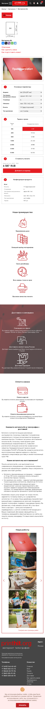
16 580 (33, 137)
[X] (6, 43)
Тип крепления (8, 111)
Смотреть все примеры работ (28, 630)
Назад (8, 15)
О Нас (29, 684)
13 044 (33, 133)
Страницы (6, 100)
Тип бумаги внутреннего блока (9, 96)
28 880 (33, 144)
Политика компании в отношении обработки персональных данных (12, 654)
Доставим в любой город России (22, 347)
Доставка (30, 675)
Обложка (6, 103)
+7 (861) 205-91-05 (8, 673)
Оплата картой (22, 397)
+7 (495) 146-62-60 (9, 666)
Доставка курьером (22, 366)
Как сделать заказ (9, 50)
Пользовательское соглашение (12, 657)
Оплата (30, 673)
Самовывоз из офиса (22, 328)
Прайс (29, 671)
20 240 (33, 141)
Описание (6, 47)
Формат (5, 92)
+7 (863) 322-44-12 (9, 669)
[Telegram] (15, 43)
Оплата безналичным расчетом (22, 414)
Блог (28, 669)
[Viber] (9, 43)
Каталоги (11, 9)
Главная (30, 666)
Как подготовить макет (11, 52)
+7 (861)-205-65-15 (9, 676)
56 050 (33, 152)
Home (4, 9)
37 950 (33, 148)
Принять (22, 705)
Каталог (5, 3)
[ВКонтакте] (3, 43)
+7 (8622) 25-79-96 (9, 671)
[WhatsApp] (12, 43)
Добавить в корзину (22, 171)
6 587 (32, 129)
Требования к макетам (32, 681)
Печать (5, 107)
